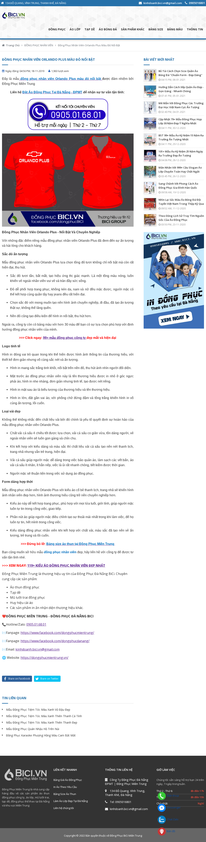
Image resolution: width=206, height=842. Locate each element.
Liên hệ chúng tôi (64, 808)
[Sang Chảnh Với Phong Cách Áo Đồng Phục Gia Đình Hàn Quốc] (150, 188)
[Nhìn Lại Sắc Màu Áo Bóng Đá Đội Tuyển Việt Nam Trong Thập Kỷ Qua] (150, 204)
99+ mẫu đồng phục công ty (65, 337)
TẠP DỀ (89, 29)
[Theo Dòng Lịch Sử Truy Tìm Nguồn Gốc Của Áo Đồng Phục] (150, 220)
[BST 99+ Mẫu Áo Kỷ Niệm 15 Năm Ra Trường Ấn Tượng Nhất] (150, 140)
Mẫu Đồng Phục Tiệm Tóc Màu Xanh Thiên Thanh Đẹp (41, 722)
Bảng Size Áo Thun (65, 794)
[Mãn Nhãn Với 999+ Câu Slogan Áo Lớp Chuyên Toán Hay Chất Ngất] (150, 172)
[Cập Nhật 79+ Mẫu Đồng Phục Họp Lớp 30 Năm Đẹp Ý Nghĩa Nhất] (150, 124)
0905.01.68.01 (36, 624)
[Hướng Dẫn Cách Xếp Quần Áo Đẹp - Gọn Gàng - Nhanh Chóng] (150, 91)
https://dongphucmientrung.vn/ (44, 657)
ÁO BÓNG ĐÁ (108, 29)
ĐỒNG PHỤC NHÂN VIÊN (38, 45)
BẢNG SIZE (155, 29)
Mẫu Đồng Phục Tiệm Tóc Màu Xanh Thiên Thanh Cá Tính (44, 716)
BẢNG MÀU (175, 29)
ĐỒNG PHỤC (57, 29)
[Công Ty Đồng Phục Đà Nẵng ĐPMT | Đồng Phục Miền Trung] (30, 15)
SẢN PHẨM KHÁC (132, 29)
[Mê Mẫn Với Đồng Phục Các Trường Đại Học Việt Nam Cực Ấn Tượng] (150, 108)
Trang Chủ (13, 45)
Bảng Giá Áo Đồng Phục (68, 780)
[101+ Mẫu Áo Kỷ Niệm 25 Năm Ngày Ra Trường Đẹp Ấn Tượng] (150, 156)
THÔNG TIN (195, 29)
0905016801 (197, 3)
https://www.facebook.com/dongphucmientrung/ (57, 632)
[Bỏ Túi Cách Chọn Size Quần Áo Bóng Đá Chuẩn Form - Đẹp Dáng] (150, 75)
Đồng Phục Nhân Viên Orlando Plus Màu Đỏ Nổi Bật (89, 45)
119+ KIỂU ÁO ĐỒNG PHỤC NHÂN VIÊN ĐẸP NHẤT (66, 565)
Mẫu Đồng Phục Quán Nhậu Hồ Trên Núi (32, 729)
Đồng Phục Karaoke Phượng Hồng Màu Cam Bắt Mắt (41, 735)
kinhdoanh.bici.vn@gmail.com (162, 3)
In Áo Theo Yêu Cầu (65, 787)
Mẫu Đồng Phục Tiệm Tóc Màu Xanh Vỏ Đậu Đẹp (38, 709)
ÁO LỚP (75, 29)
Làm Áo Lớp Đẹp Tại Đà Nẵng (71, 801)
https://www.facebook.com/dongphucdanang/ (55, 641)
